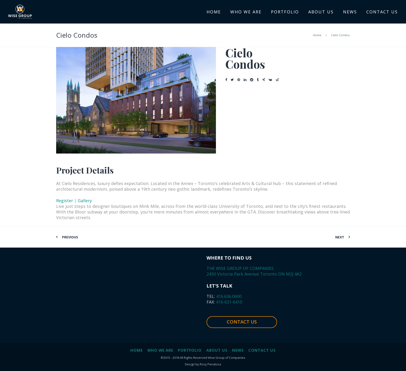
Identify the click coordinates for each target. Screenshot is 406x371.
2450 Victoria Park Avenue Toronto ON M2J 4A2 (254, 274)
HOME (136, 350)
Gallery (85, 200)
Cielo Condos (76, 35)
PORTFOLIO (190, 350)
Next (339, 237)
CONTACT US (242, 322)
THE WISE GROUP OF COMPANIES (240, 268)
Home (317, 35)
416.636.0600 (228, 296)
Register (64, 200)
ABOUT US (216, 350)
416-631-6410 (228, 302)
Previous (70, 237)
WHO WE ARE (160, 350)
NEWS (238, 350)
